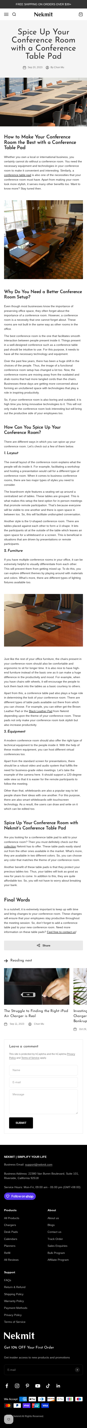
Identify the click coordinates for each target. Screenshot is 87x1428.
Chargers (10, 1225)
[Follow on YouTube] (37, 1386)
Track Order (55, 1239)
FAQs (7, 1280)
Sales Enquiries (57, 1245)
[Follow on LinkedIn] (58, 1386)
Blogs (51, 1225)
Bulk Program (56, 1252)
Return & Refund (14, 1287)
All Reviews (11, 1259)
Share (46, 945)
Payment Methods (15, 1307)
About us (53, 1218)
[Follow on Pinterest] (27, 1386)
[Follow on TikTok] (48, 1386)
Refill (7, 1252)
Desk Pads (11, 1231)
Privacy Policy (13, 1315)
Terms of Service (30, 1057)
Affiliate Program (58, 1259)
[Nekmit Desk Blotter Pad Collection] (43, 239)
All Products (11, 1218)
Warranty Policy (14, 1301)
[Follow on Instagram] (17, 1386)
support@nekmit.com (38, 1164)
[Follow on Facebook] (7, 1386)
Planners (9, 1245)
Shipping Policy (13, 1294)
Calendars (10, 1239)
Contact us (54, 1231)
